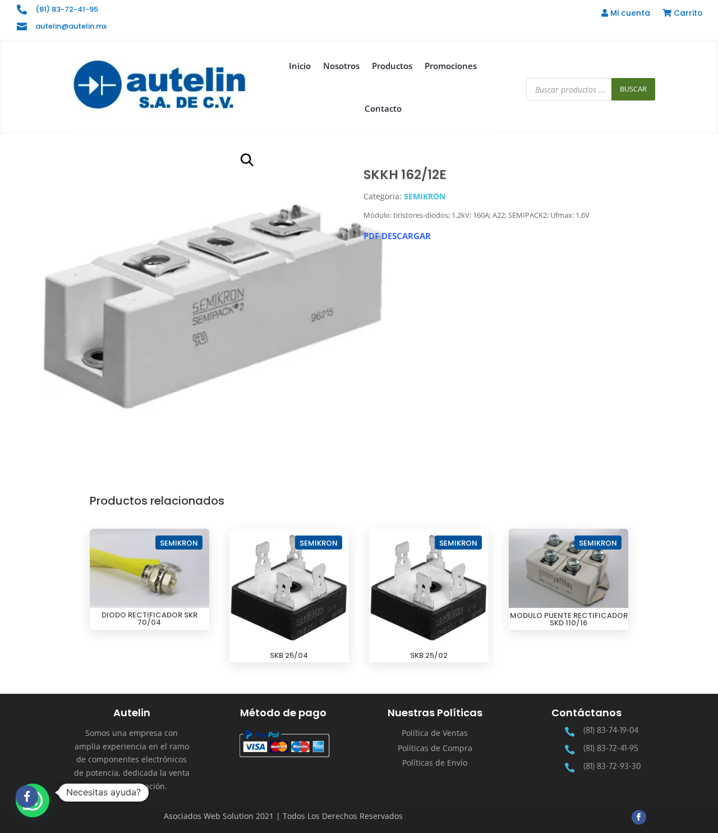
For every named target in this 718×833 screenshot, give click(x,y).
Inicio (300, 65)
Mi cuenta (629, 14)
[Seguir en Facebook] (639, 817)
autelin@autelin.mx (71, 26)
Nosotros (341, 65)
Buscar (633, 89)
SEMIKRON (424, 196)
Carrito (687, 14)
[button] (246, 160)
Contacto (383, 108)
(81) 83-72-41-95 (66, 9)
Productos (392, 65)
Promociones (451, 65)
